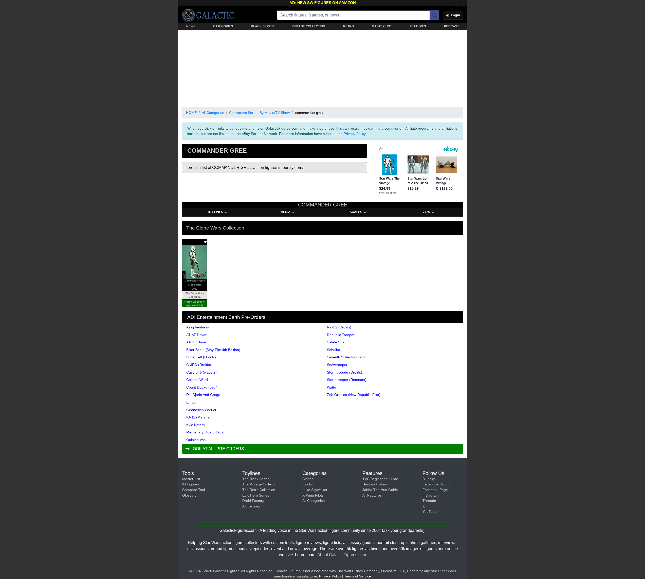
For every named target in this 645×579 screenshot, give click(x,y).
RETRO (348, 26)
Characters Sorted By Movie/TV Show (259, 113)
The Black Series (255, 479)
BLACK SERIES (262, 26)
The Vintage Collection (260, 484)
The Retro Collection (258, 490)
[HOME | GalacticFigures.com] (209, 15)
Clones (308, 479)
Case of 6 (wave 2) (201, 372)
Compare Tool (193, 490)
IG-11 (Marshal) (199, 417)
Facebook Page (435, 490)
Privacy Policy (354, 134)
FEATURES (418, 26)
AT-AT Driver (196, 335)
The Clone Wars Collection (194, 295)
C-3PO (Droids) (198, 365)
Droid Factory (253, 501)
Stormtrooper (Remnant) (346, 380)
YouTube (429, 512)
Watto (331, 387)
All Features (372, 495)
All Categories (213, 113)
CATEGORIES (223, 26)
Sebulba (333, 350)
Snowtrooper (337, 365)
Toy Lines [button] (215, 212)
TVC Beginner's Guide (380, 479)
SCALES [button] (356, 212)
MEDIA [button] (285, 212)
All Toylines (251, 506)
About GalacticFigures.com (341, 555)
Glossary (189, 495)
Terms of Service (357, 576)
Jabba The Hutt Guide (380, 490)
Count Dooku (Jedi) (201, 387)
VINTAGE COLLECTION (308, 26)
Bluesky (428, 479)
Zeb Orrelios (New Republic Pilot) (353, 395)
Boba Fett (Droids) (201, 357)
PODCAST (451, 26)
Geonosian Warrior (201, 410)
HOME (191, 113)
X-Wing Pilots (313, 495)
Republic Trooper (341, 335)
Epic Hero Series (255, 495)
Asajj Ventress (197, 327)
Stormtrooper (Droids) (344, 372)
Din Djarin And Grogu (203, 395)
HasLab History (374, 484)
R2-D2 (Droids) (339, 327)
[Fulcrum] (460, 7)
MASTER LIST (382, 26)
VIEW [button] (426, 212)
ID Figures (190, 484)
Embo (191, 402)
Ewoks (307, 484)
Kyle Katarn (195, 425)
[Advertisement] (322, 67)
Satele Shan (336, 342)
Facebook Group (436, 484)
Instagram (430, 495)
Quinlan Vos (196, 440)
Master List (191, 479)
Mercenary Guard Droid (205, 432)
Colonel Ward (197, 380)
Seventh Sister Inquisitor (346, 357)
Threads (429, 501)
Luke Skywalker (314, 490)
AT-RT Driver (196, 342)
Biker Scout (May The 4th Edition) (213, 350)
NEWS (190, 26)
